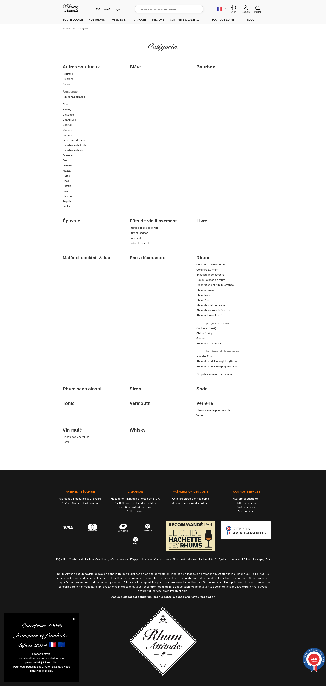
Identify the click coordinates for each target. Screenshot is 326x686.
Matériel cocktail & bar (87, 257)
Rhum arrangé (205, 289)
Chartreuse (69, 119)
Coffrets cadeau (246, 502)
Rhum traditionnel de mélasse (217, 351)
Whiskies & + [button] (119, 19)
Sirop (135, 388)
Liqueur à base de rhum (210, 279)
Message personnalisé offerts (191, 502)
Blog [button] (250, 19)
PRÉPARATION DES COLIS (190, 491)
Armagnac (70, 91)
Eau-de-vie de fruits (74, 145)
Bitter (66, 104)
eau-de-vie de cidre (74, 140)
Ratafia (67, 185)
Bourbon (205, 66)
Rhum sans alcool (82, 388)
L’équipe (134, 559)
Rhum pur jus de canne (213, 323)
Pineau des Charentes (76, 436)
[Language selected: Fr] (221, 8)
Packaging (258, 559)
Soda (202, 388)
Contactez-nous (162, 559)
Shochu (67, 196)
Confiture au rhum (207, 269)
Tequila (67, 201)
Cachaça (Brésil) (206, 328)
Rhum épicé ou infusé (209, 315)
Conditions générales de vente (111, 559)
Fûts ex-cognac (139, 232)
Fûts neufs (136, 237)
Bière (135, 66)
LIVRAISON (135, 491)
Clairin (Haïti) (204, 333)
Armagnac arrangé (74, 96)
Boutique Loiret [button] (223, 19)
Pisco (66, 180)
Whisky (137, 429)
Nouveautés (179, 559)
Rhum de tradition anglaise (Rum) (216, 361)
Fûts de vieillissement (153, 220)
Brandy (67, 109)
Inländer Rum (204, 356)
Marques (192, 559)
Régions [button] (158, 19)
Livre (201, 220)
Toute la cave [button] (73, 19)
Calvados (68, 114)
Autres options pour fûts (144, 227)
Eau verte (68, 134)
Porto (66, 441)
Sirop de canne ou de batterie (214, 374)
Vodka (66, 206)
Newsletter (146, 559)
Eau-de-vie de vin (73, 150)
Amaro (67, 83)
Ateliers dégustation (245, 498)
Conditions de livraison (81, 559)
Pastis (66, 175)
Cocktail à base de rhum (210, 264)
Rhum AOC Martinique (209, 343)
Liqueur (67, 165)
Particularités (206, 559)
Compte (246, 12)
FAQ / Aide (61, 559)
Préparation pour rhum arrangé (215, 284)
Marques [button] (140, 19)
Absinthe (68, 73)
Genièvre (68, 155)
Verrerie (204, 403)
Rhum (202, 257)
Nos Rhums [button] (97, 19)
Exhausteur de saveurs (210, 274)
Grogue (200, 338)
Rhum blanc (203, 295)
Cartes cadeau (245, 507)
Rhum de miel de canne (210, 305)
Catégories (221, 559)
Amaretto (68, 78)
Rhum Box (202, 300)
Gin (65, 160)
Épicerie (71, 220)
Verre (199, 415)
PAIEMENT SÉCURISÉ (80, 491)
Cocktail (67, 124)
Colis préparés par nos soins (190, 498)
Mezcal (67, 170)
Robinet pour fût (139, 243)
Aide (233, 12)
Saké (66, 190)
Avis (268, 559)
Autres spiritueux (81, 66)
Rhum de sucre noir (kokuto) (213, 310)
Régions (246, 559)
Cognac (67, 129)
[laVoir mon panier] (257, 9)
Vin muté (72, 429)
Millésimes (234, 559)
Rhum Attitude (70, 9)
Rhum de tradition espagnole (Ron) (217, 366)
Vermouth (140, 403)
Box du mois (246, 511)
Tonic (69, 403)
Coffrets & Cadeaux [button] (185, 19)
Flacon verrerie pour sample (213, 410)
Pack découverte (147, 257)
